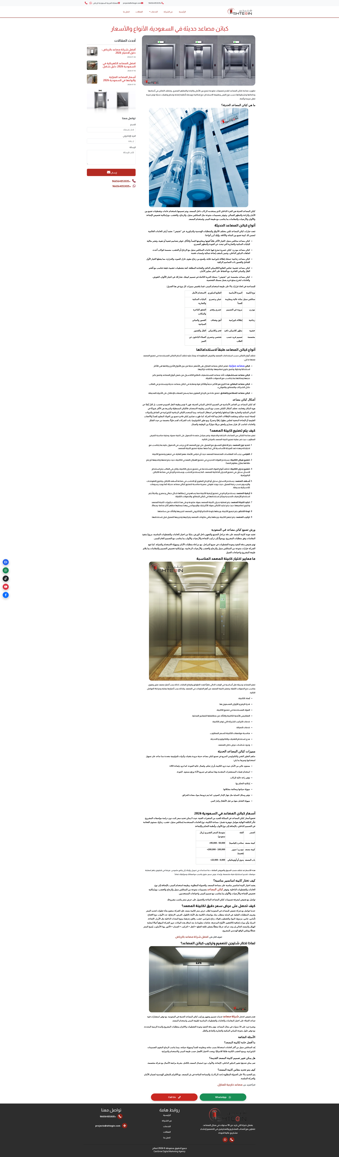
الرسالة (133, 147)
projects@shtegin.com (107, 1126)
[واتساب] (5, 570)
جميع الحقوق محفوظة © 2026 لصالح (169, 1148)
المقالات (139, 12)
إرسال (113, 173)
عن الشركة (168, 12)
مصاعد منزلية (236, 365)
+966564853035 (121, 181)
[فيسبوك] (5, 595)
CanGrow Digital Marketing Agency (169, 1151)
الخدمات (167, 1126)
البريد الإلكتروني (129, 136)
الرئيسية (182, 12)
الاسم (133, 124)
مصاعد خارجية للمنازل (230, 1084)
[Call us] (86, 3)
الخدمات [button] (154, 12)
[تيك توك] (5, 578)
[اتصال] (5, 562)
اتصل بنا (126, 12)
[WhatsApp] (91, 3)
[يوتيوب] (5, 586)
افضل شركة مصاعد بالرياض (191, 936)
